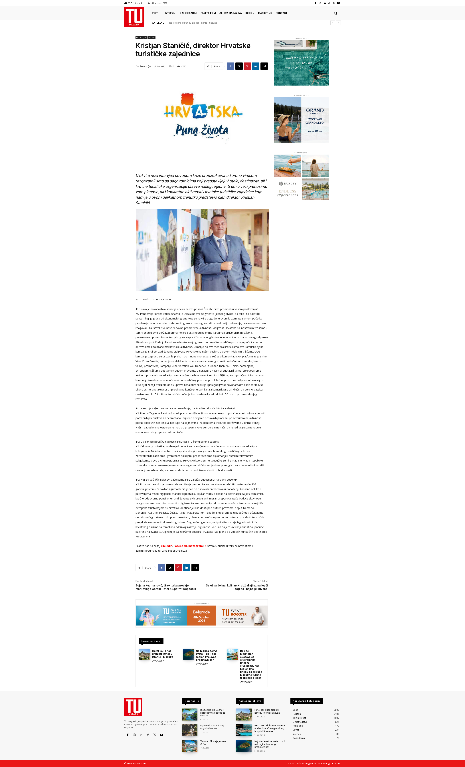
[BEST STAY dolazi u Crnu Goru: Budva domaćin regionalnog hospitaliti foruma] (243, 730)
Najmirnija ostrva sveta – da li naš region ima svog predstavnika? (206, 655)
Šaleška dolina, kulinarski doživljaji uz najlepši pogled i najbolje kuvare (237, 587)
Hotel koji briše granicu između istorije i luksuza (192, 22)
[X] (334, 3)
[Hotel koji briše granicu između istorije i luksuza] (144, 654)
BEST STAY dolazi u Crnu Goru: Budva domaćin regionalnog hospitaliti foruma (270, 728)
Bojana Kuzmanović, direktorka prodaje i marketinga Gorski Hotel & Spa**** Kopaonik (166, 587)
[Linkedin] (324, 3)
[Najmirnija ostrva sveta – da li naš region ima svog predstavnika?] (188, 654)
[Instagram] (320, 3)
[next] (338, 23)
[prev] (332, 23)
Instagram (195, 546)
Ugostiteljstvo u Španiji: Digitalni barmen (212, 727)
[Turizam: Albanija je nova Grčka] (189, 746)
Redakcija (145, 66)
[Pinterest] (247, 66)
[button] (335, 13)
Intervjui (141, 37)
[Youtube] (338, 3)
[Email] (264, 66)
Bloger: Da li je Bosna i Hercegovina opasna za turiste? (212, 713)
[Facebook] (315, 3)
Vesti (152, 37)
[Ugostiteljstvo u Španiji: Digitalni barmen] (189, 730)
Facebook (180, 546)
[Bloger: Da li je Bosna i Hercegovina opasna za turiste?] (189, 715)
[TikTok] (329, 3)
